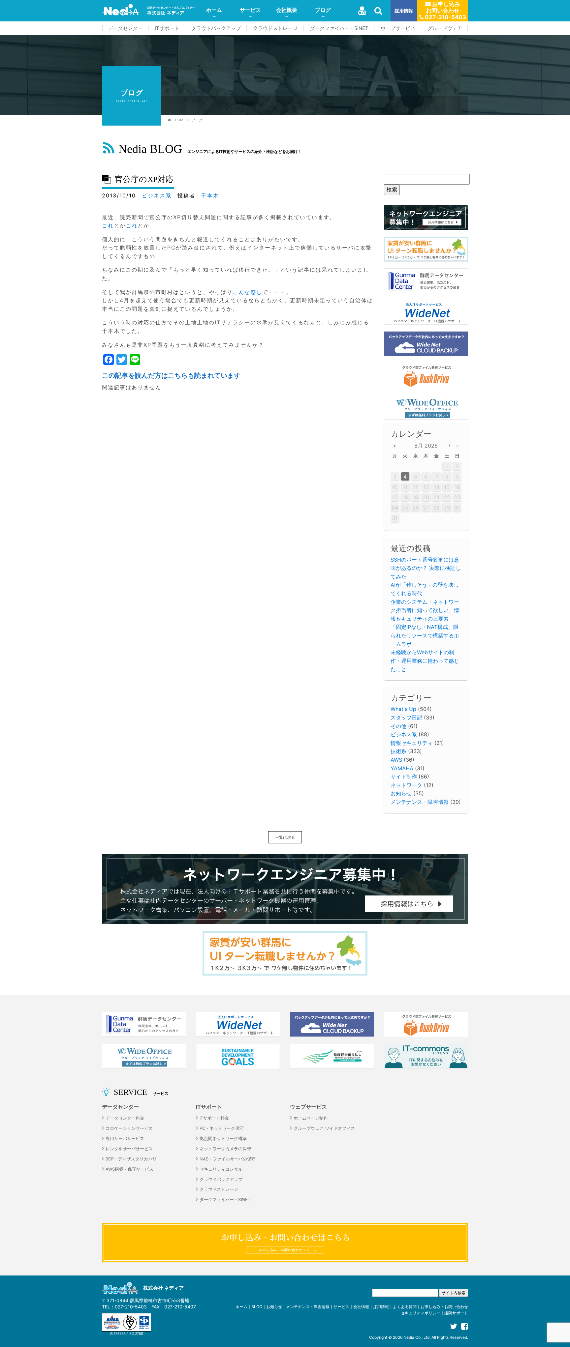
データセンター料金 (125, 1118)
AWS (396, 759)
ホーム (214, 10)
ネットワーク (406, 785)
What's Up (403, 709)
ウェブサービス (398, 28)
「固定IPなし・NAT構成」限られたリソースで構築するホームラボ (425, 635)
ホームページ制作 (311, 1118)
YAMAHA (402, 768)
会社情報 (361, 1306)
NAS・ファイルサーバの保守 (228, 1159)
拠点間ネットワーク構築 (223, 1138)
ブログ (323, 10)
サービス (250, 10)
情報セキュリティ (412, 743)
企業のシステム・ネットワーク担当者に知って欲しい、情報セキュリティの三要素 (425, 610)
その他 (398, 726)
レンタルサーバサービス (129, 1148)
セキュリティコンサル (221, 1169)
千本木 (210, 195)
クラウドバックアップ (216, 28)
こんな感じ (247, 292)
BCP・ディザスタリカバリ (131, 1159)
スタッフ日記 (406, 717)
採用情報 (404, 11)
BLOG (256, 1306)
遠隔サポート (456, 1312)
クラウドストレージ (275, 28)
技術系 (398, 751)
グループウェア (445, 28)
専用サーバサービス (125, 1138)
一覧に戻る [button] (285, 837)
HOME (180, 120)
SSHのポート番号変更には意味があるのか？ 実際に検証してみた (426, 568)
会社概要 (286, 10)
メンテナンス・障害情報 (420, 802)
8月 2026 (426, 445)
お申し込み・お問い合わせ (444, 1306)
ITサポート (167, 28)
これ (108, 225)
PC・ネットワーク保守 (222, 1128)
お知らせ (401, 793)
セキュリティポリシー (420, 1312)
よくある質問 (405, 1306)
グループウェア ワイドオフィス (324, 1128)
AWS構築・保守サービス (129, 1169)
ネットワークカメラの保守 (225, 1148)
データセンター (125, 28)
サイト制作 (404, 776)
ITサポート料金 (214, 1118)
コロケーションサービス (129, 1128)
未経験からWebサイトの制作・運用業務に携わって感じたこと (425, 660)
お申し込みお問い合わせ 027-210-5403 (445, 10)
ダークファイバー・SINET (339, 28)
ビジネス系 (157, 195)
